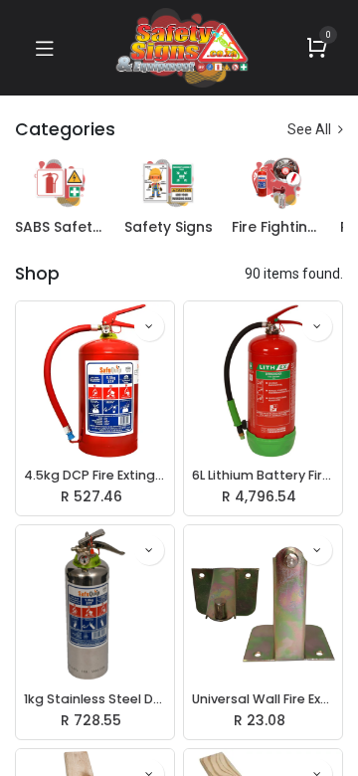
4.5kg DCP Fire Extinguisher (95, 475)
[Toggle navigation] (45, 48)
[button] (149, 326)
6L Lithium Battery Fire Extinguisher (263, 475)
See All (310, 129)
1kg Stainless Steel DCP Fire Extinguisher (95, 698)
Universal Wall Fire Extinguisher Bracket (263, 698)
